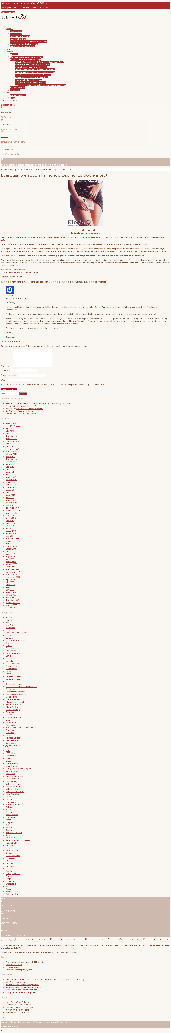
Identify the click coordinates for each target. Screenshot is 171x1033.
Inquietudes (11, 743)
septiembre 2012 (13, 461)
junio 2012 (10, 469)
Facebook (10, 732)
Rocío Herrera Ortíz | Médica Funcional (30, 82)
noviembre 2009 (13, 541)
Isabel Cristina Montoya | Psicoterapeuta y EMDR (35, 72)
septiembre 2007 (13, 607)
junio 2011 (10, 492)
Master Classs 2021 (18, 95)
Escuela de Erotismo (14, 717)
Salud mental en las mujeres (18, 840)
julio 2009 (10, 551)
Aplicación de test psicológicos (22, 46)
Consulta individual (14, 964)
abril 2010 (10, 528)
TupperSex (10, 881)
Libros (12, 98)
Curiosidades (11, 668)
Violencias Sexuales (14, 894)
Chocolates (10, 648)
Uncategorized (12, 884)
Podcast (9, 809)
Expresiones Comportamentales (20, 727)
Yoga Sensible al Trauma (20, 36)
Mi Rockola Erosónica (15, 791)
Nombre (5, 370)
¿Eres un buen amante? (27, 413)
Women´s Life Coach (18, 39)
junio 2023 (10, 433)
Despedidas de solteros (16, 694)
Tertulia (9, 868)
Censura (9, 638)
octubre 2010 (11, 513)
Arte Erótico (11, 625)
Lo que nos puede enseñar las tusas (21, 990)
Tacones (9, 863)
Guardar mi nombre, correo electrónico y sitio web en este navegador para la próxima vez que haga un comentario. (54, 384)
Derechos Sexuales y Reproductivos (21, 686)
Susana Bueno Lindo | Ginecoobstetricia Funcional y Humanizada (40, 85)
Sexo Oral (10, 853)
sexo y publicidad (13, 855)
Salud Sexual (11, 843)
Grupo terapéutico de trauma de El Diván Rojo (28, 41)
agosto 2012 (11, 464)
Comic (8, 656)
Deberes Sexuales (13, 676)
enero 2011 (10, 505)
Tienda (9, 93)
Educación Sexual (13, 707)
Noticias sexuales (13, 804)
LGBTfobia (10, 753)
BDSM (8, 630)
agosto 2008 (11, 579)
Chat (8, 643)
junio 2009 (10, 554)
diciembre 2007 (12, 600)
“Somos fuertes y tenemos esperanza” (22, 984)
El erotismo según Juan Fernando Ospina (19, 272)
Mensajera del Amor (14, 776)
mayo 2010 (10, 525)
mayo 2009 (10, 556)
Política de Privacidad (10, 1026)
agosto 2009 (11, 549)
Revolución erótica (14, 832)
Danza (8, 671)
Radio (8, 825)
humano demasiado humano (91, 251)
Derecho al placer (13, 679)
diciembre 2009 (12, 538)
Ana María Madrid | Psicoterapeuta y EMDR (32, 64)
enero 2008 (10, 597)
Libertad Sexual (12, 755)
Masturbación (12, 771)
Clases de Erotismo (14, 653)
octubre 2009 (11, 543)
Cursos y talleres (13, 967)
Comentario (7, 366)
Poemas (9, 812)
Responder (10, 337)
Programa (10, 822)
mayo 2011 (10, 495)
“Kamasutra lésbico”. (27, 406)
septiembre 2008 (13, 577)
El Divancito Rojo (13, 709)
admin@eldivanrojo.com (16, 403)
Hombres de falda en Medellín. (29, 408)
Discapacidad (11, 697)
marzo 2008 (11, 592)
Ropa (8, 835)
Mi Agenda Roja (12, 779)
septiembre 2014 (13, 449)
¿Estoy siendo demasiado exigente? (21, 992)
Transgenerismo (13, 873)
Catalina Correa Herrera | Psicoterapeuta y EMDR (35, 69)
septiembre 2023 (13, 426)
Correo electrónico (10, 375)
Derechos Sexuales (14, 684)
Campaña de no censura (16, 632)
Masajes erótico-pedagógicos (18, 768)
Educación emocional (15, 702)
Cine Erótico (11, 650)
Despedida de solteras (15, 691)
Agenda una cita (8, 12)
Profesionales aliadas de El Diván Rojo (25, 59)
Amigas (9, 622)
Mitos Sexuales (12, 794)
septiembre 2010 (13, 515)
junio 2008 (10, 584)
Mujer (8, 796)
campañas (10, 635)
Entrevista (10, 712)
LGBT (8, 750)
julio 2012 (10, 467)
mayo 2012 (10, 472)
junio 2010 (10, 523)
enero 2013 (10, 456)
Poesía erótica (12, 814)
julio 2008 (10, 582)
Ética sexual (11, 722)
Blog (8, 49)
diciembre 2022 (12, 436)
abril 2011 (10, 497)
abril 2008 (10, 590)
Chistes (9, 645)
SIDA (8, 860)
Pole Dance (10, 817)
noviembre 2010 (13, 510)
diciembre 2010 (12, 508)
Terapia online (16, 31)
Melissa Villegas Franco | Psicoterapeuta (31, 77)
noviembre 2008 (13, 572)
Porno (8, 820)
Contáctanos (11, 101)
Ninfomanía (11, 802)
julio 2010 (10, 520)
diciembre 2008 (12, 569)
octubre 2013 (11, 451)
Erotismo (9, 714)
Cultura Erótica (12, 666)
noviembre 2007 (13, 602)
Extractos (10, 730)
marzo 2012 (11, 477)
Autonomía (10, 627)
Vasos (8, 886)
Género (9, 735)
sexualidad (10, 858)
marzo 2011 (11, 500)
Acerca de (14, 54)
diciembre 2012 (12, 459)
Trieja (8, 878)
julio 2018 (10, 446)
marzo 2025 (11, 423)
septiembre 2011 (13, 487)
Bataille (4, 240)
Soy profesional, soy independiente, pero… (24, 987)
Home (8, 26)
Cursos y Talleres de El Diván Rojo (24, 44)
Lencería (9, 748)
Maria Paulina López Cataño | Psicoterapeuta (33, 75)
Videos (8, 891)
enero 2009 (10, 566)
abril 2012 (10, 474)
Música (9, 799)
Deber (8, 673)
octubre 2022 (11, 438)
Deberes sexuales (17, 87)
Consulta (9, 661)
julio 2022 (10, 443)
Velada (8, 889)
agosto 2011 (11, 490)
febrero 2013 (11, 454)
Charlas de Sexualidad (15, 640)
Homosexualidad (13, 738)
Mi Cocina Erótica (13, 784)
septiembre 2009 (13, 546)
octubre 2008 (11, 574)
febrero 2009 (11, 564)
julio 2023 (10, 431)
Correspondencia (13, 663)
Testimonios (15, 90)
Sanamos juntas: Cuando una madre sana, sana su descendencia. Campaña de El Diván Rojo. (45, 979)
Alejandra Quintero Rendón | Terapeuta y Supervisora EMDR (39, 62)
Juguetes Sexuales (14, 745)
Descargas (10, 689)
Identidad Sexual (13, 740)
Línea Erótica (11, 766)
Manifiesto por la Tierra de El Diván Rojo (26, 57)
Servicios (9, 29)
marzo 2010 (11, 531)
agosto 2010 (11, 518)
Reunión (9, 830)
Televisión (10, 866)
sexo (8, 848)
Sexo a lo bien (12, 850)
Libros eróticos (12, 763)
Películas (9, 807)
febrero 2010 (11, 533)
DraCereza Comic (13, 699)
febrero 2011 (11, 502)
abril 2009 (10, 559)
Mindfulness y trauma (15, 982)
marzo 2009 (11, 561)
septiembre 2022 (13, 441)
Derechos (10, 681)
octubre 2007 (11, 605)
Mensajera (10, 773)
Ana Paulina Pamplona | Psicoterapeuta (31, 67)
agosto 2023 (11, 428)
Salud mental (11, 837)
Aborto (9, 617)
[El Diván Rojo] (14, 19)
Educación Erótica (13, 704)
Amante (9, 620)
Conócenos (10, 52)
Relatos (9, 827)
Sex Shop (10, 411)
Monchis (9, 295)
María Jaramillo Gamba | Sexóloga (28, 80)
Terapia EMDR (16, 34)
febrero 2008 (11, 595)
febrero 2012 (11, 479)
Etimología (10, 725)
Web (3, 380)
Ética (8, 720)
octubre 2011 (11, 484)
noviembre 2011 (13, 482)
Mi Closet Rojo (12, 781)
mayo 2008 (10, 587)
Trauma (9, 876)
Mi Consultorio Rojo (14, 786)
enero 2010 (10, 536)
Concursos (10, 658)
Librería (9, 758)
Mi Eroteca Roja (12, 789)
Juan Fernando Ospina (90, 233)
